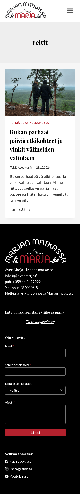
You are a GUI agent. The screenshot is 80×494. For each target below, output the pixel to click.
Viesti (10, 402)
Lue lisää (20, 210)
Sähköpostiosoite (18, 365)
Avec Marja (25, 167)
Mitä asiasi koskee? (19, 384)
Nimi (9, 346)
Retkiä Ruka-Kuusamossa (29, 122)
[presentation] (40, 92)
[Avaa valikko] (70, 11)
